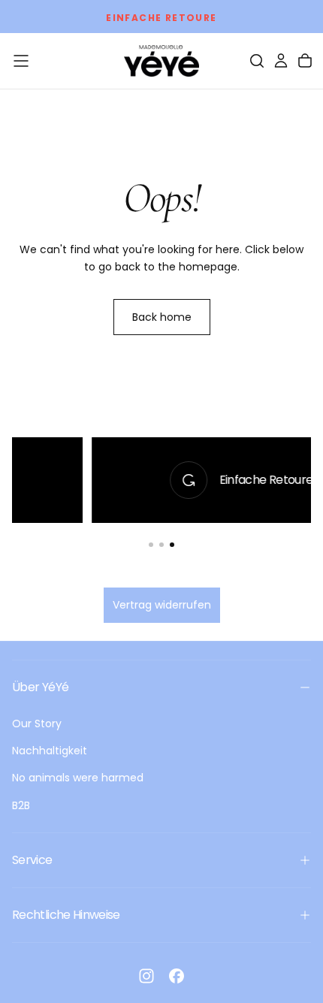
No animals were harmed (77, 777)
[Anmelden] (281, 61)
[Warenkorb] (305, 61)
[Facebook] (177, 976)
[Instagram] (146, 976)
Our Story (37, 723)
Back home (162, 317)
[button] (21, 61)
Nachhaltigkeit (49, 750)
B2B (21, 805)
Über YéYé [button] (40, 687)
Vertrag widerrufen (162, 604)
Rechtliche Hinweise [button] (66, 914)
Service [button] (32, 860)
